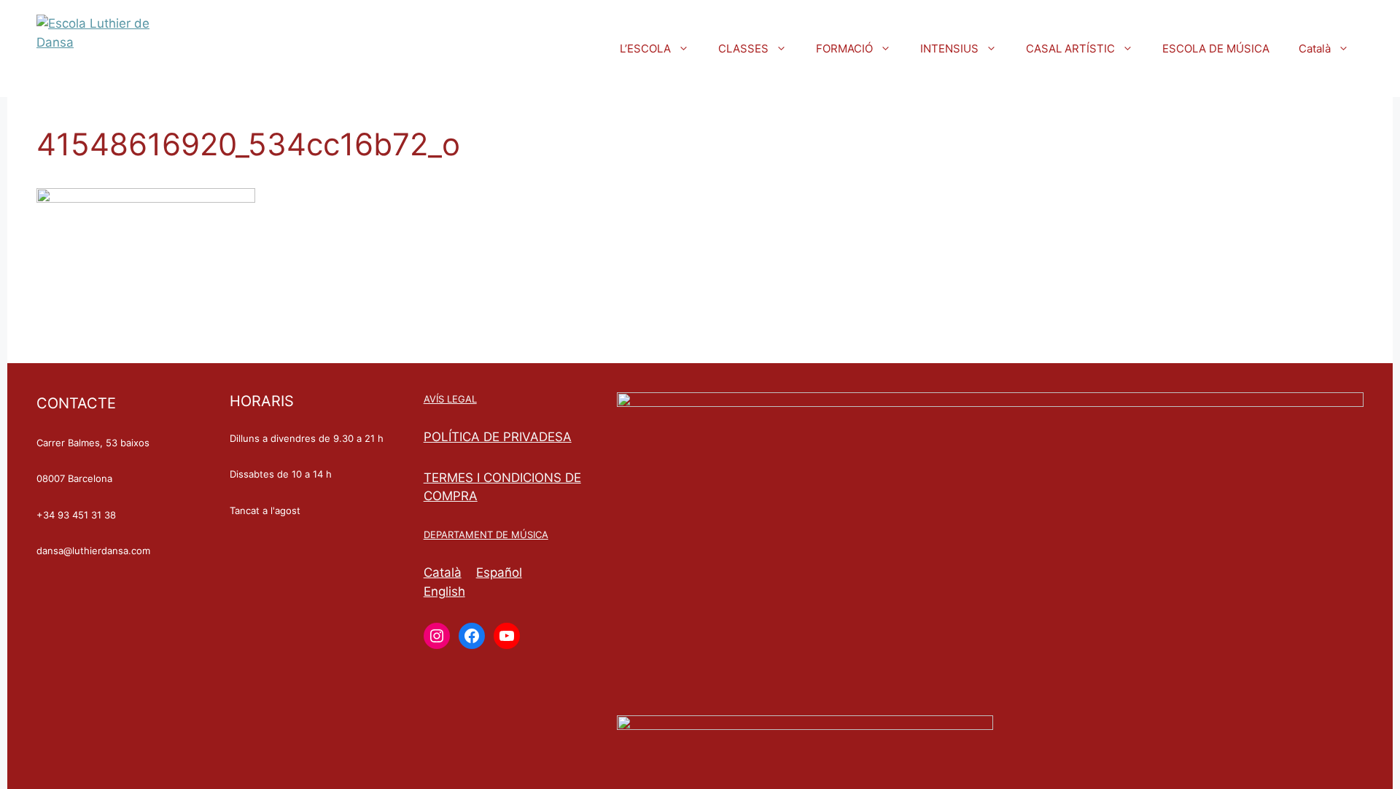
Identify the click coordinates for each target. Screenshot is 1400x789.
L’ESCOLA (645, 48)
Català (1315, 48)
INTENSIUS (949, 48)
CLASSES (743, 48)
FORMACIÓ (844, 48)
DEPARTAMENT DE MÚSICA (486, 534)
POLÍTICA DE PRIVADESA (498, 437)
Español (499, 572)
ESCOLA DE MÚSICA (1215, 48)
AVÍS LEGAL (450, 399)
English (444, 591)
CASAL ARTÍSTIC (1070, 48)
